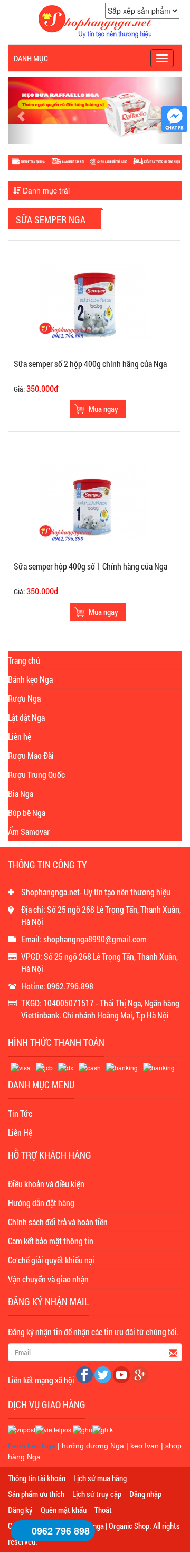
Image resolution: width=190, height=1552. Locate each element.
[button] (21, 110)
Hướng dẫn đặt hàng (41, 1202)
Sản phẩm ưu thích (36, 1494)
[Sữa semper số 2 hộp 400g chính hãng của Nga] (94, 300)
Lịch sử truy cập (96, 1494)
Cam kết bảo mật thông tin (50, 1240)
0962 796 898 (61, 1531)
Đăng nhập (145, 1494)
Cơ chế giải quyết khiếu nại (51, 1259)
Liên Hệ (20, 1132)
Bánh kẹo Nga (30, 679)
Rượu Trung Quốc (36, 774)
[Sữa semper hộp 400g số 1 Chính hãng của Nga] (94, 502)
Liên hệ (19, 736)
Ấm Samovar (29, 831)
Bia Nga (20, 793)
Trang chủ (24, 660)
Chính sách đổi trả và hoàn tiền (58, 1221)
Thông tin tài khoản (36, 1478)
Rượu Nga (24, 698)
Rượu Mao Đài (31, 755)
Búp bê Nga (26, 812)
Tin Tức (20, 1113)
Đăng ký (20, 1509)
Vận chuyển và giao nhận (48, 1278)
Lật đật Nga (26, 717)
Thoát (103, 1509)
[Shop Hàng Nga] (95, 20)
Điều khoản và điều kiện (46, 1183)
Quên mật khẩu (64, 1509)
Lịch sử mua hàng (100, 1478)
